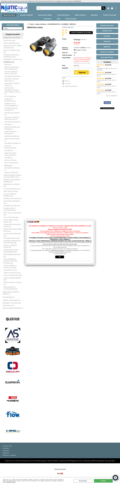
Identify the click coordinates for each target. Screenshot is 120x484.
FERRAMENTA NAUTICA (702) (13, 59)
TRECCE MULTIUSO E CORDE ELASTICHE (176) (12, 47)
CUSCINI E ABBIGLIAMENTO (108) (12, 279)
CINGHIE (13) (8, 124)
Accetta (103, 481)
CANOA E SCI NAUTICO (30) (12, 273)
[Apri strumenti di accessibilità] (115, 477)
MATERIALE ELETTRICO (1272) (13, 198)
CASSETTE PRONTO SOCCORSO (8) (10, 133)
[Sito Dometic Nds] (12, 406)
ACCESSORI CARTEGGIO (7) (11, 169)
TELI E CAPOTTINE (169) (11, 217)
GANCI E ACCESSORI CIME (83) (12, 51)
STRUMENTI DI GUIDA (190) (12, 205)
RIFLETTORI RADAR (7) (11, 163)
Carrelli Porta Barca (63, 15)
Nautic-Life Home (9, 15)
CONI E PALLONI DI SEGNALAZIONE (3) (10, 154)
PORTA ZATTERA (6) (10, 160)
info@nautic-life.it (47, 1)
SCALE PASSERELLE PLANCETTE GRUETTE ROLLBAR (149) (10, 261)
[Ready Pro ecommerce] (60, 473)
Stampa (67, 81)
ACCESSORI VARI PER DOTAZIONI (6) (11, 109)
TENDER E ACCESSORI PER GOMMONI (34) (12, 181)
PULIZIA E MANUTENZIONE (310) (12, 234)
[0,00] (112, 8)
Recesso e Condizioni (9, 455)
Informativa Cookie (10, 482)
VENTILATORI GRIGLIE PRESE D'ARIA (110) (13, 230)
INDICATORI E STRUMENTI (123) (12, 202)
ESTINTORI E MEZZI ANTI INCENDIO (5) (12, 128)
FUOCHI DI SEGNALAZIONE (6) (10, 147)
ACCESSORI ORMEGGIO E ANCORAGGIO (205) (11, 56)
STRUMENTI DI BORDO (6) (12, 143)
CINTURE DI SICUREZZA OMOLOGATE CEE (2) (11, 118)
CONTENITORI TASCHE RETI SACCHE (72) (12, 225)
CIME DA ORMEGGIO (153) (11, 43)
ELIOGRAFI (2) (8, 150)
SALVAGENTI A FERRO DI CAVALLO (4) (12, 84)
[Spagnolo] (35, 222)
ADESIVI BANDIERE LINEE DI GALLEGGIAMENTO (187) (12, 176)
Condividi (67, 83)
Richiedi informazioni (71, 86)
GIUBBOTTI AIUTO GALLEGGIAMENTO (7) (11, 105)
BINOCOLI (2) (8, 165)
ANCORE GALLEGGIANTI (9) (12, 114)
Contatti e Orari (7, 446)
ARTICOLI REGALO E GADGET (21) (13, 283)
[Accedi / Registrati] (108, 8)
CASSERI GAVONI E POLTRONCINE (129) (10, 209)
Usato (58, 19)
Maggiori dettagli (81, 50)
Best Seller (94, 15)
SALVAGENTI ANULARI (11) (12, 76)
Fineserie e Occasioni (109, 15)
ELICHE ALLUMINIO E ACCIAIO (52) (10, 246)
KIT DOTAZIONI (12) (10, 96)
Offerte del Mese (80, 15)
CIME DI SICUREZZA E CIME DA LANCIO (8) (11, 73)
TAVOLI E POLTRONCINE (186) (13, 275)
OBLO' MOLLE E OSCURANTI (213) (12, 214)
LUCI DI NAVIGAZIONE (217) (12, 189)
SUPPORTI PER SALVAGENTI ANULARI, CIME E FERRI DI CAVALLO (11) (12, 91)
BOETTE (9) (7, 64)
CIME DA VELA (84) (9, 40)
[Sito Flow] (12, 422)
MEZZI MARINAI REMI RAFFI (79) (12, 255)
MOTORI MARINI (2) (8, 297)
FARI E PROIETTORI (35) (11, 191)
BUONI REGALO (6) (8, 305)
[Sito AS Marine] (12, 342)
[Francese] (33, 222)
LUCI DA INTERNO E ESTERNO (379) (10, 195)
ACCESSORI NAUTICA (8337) (11, 37)
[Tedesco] (38, 222)
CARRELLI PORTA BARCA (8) (11, 300)
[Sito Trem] (12, 358)
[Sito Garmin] (12, 390)
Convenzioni (47, 19)
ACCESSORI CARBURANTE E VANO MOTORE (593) (12, 242)
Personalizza (83, 481)
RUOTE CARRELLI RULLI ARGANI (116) (11, 221)
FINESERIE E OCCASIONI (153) (12, 303)
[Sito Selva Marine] (12, 326)
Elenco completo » (112, 96)
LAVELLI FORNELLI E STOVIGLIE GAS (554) (10, 266)
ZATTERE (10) (8, 157)
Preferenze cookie (60, 469)
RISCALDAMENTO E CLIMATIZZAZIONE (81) (10, 288)
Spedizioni (6, 453)
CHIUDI (118, 479)
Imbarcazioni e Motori (45, 15)
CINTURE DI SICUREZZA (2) (12, 122)
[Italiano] (28, 222)
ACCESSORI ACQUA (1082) (12, 238)
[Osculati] (12, 374)
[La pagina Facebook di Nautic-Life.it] (107, 106)
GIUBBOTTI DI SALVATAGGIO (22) (10, 100)
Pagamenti (6, 450)
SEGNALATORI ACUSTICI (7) (12, 140)
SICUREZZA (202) (9, 62)
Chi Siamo (6, 448)
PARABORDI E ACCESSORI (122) (12, 185)
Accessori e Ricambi (26, 15)
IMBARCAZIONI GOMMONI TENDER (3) (11, 293)
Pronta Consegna (71, 19)
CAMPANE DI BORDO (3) (11, 136)
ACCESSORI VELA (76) (10, 270)
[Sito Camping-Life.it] (12, 438)
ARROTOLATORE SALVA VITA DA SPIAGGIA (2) (11, 68)
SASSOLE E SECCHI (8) (11, 172)
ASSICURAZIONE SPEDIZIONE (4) (13, 308)
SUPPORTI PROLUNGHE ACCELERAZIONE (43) (11, 251)
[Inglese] (31, 222)
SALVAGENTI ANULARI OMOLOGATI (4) (11, 80)
